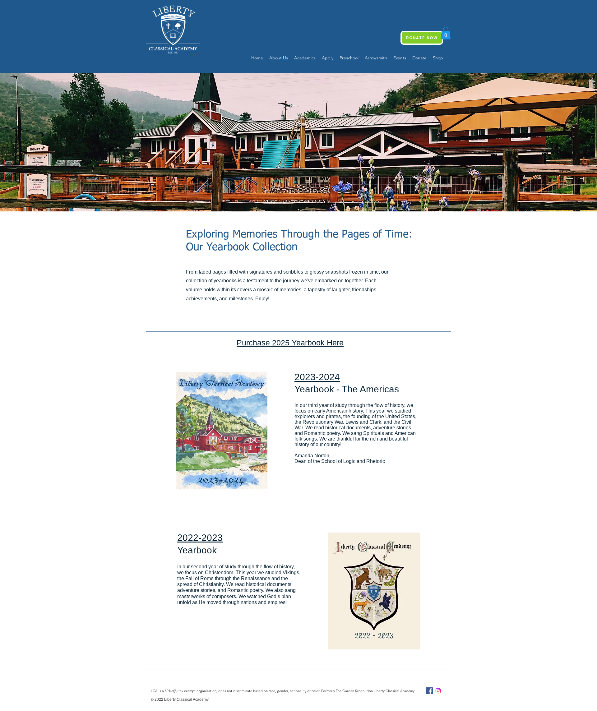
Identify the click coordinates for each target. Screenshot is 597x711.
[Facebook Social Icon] (429, 690)
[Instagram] (438, 690)
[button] (445, 33)
